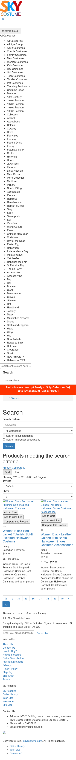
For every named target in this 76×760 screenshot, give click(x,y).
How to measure (12, 654)
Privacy (7, 665)
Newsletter (8, 701)
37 (40, 598)
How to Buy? (10, 651)
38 (47, 598)
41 (69, 598)
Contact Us (9, 647)
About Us (8, 644)
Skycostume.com (32, 740)
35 (26, 598)
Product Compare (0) (14, 467)
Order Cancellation (13, 658)
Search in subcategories (19, 435)
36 (33, 598)
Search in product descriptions (23, 439)
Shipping (7, 672)
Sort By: (7, 480)
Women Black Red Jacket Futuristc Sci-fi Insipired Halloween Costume (18, 535)
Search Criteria (11, 419)
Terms (6, 679)
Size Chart (8, 675)
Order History (10, 694)
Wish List (8, 697)
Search (15, 398)
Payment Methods (13, 661)
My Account (9, 690)
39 (55, 598)
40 (62, 598)
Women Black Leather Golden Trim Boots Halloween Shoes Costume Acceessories (57, 539)
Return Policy (10, 668)
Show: (6, 491)
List (17, 472)
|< (6, 598)
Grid (7, 472)
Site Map (8, 704)
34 (18, 598)
